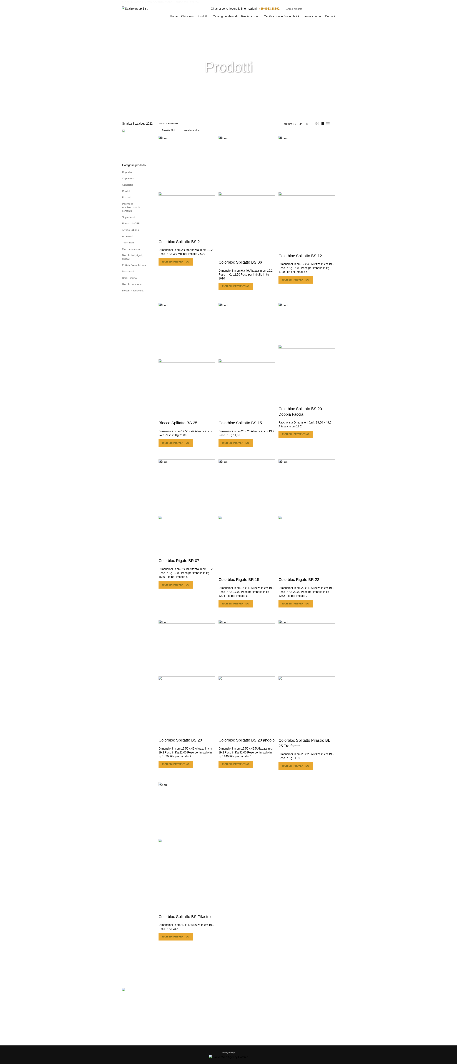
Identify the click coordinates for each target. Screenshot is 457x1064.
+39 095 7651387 (300, 1013)
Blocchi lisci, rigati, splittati (132, 257)
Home (162, 123)
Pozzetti (126, 197)
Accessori (127, 236)
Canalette (127, 184)
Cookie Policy (185, 997)
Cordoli (126, 191)
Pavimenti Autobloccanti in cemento (131, 207)
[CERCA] (330, 9)
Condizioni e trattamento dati (195, 1020)
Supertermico (129, 217)
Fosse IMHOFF (131, 223)
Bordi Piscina (129, 277)
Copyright (183, 1012)
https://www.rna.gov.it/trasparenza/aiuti (281, 971)
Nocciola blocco (193, 130)
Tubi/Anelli (128, 242)
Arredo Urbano (130, 229)
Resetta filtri (168, 130)
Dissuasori (128, 271)
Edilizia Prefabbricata (134, 265)
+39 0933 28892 (269, 8)
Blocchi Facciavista (133, 290)
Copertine (127, 172)
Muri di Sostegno (131, 249)
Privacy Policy (186, 1005)
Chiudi (164, 138)
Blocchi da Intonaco (133, 284)
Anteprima (163, 270)
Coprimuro (128, 178)
